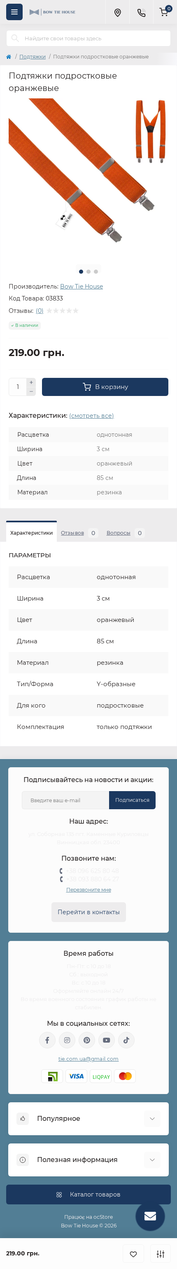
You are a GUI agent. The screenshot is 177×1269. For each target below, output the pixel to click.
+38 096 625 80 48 (92, 871)
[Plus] (31, 382)
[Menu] (14, 12)
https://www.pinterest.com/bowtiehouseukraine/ (87, 1040)
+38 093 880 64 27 (92, 879)
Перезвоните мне (88, 890)
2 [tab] (88, 272)
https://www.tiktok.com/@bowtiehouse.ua (126, 1040)
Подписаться (132, 800)
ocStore (103, 1217)
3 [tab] (96, 272)
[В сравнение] (160, 1253)
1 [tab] (81, 272)
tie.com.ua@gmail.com (88, 1059)
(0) (40, 311)
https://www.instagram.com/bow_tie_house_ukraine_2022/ (67, 1040)
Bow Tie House (81, 286)
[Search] (15, 38)
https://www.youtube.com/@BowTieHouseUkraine (106, 1040)
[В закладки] (133, 1253)
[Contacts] (141, 12)
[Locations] (117, 12)
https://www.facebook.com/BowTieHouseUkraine (47, 1040)
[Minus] (31, 391)
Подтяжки (32, 57)
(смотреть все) (91, 415)
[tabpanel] (88, 178)
